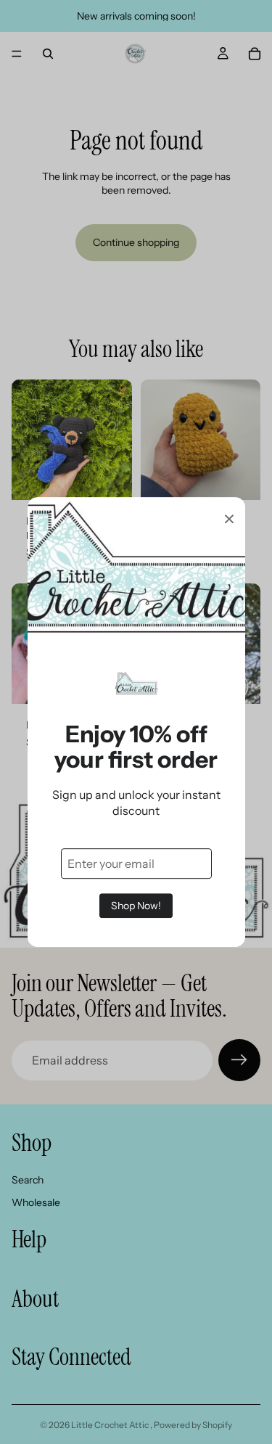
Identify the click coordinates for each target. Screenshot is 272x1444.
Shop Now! (136, 905)
